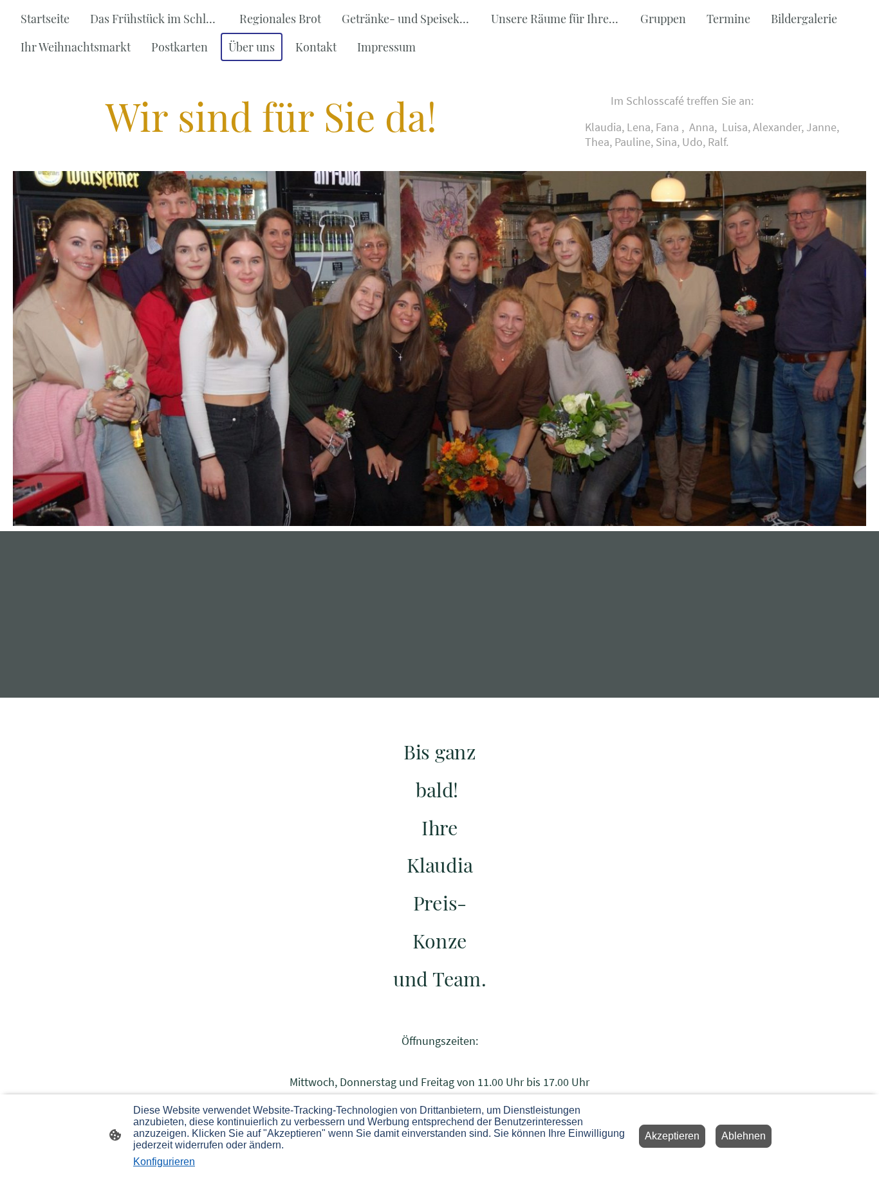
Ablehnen (743, 1135)
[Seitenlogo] (440, 1005)
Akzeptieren (672, 1135)
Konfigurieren (164, 1161)
